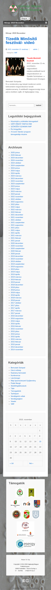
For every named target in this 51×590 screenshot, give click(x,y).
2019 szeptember (18, 264)
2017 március (16, 311)
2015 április (15, 337)
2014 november (17, 349)
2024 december (17, 158)
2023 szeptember (18, 184)
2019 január (15, 282)
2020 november (17, 246)
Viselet (13, 401)
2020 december (17, 243)
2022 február (16, 212)
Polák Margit (16, 383)
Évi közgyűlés (16, 129)
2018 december (17, 285)
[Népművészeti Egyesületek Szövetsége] (31, 493)
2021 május (15, 230)
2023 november (17, 181)
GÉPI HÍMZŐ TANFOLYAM (21, 124)
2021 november (17, 217)
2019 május (15, 272)
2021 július (15, 228)
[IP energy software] (25, 544)
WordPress (35, 588)
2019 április (15, 274)
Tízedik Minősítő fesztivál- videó (21, 41)
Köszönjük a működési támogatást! (24, 121)
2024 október (16, 163)
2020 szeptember (18, 248)
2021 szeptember (18, 222)
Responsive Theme (18, 588)
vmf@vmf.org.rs (30, 570)
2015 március (16, 339)
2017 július (15, 305)
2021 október (16, 220)
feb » (31, 463)
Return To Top (25, 559)
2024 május (15, 171)
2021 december (17, 215)
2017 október (16, 303)
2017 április (15, 308)
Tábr (12, 388)
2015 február (16, 342)
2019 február (16, 279)
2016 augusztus (17, 318)
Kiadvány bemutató (18, 373)
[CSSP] (25, 529)
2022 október (16, 199)
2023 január (15, 194)
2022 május (15, 207)
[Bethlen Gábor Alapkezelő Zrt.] (15, 503)
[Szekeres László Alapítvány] (19, 493)
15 (40, 441)
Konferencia (15, 375)
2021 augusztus (17, 225)
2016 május (15, 321)
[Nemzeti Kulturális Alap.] (26, 503)
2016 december (17, 316)
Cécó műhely (16, 370)
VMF (15, 53)
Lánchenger (15, 378)
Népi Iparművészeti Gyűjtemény (23, 381)
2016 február (16, 326)
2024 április (15, 173)
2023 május (15, 189)
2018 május (15, 292)
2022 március (16, 209)
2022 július (15, 204)
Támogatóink (16, 391)
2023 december (17, 178)
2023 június (15, 186)
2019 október (16, 261)
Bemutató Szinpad (18, 368)
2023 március (16, 191)
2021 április (15, 233)
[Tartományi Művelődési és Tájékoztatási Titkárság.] (37, 504)
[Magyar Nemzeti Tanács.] (27, 514)
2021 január (15, 241)
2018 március (16, 298)
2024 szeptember (18, 165)
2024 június (15, 168)
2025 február (16, 155)
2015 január (15, 344)
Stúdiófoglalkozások (18, 386)
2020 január (15, 254)
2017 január (15, 313)
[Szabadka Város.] (16, 514)
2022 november (17, 197)
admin (35, 49)
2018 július (15, 287)
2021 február (16, 238)
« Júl (11, 463)
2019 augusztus (17, 267)
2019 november (17, 259)
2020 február (16, 251)
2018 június (15, 290)
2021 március (16, 235)
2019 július (15, 269)
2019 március (16, 277)
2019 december (17, 256)
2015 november (17, 329)
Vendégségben (17, 399)
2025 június (15, 152)
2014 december (17, 347)
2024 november (17, 160)
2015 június (15, 334)
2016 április (15, 324)
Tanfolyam (15, 394)
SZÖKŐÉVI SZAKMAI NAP (21, 127)
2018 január (15, 300)
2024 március (16, 176)
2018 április (15, 295)
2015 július (15, 331)
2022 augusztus (17, 202)
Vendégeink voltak (18, 396)
